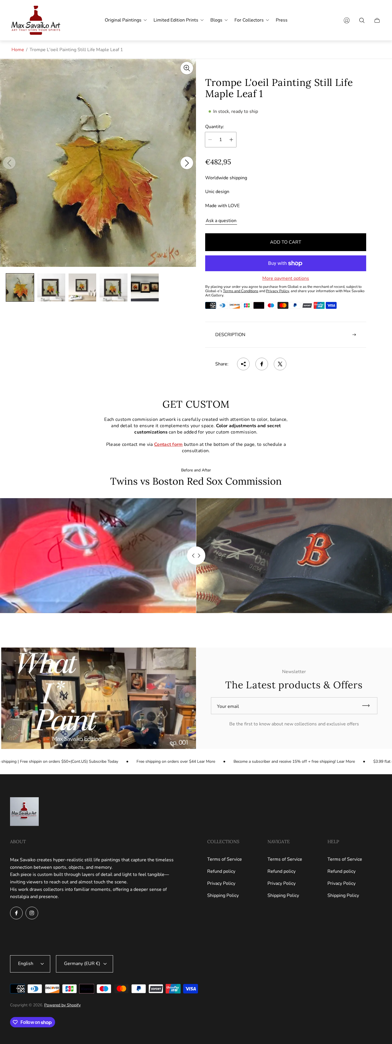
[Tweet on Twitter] (280, 364)
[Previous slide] (9, 163)
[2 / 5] (51, 287)
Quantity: (214, 126)
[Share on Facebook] (261, 364)
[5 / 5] (145, 287)
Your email (228, 706)
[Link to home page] (24, 812)
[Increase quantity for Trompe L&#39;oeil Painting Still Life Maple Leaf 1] (231, 139)
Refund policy (221, 871)
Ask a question (221, 220)
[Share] (243, 364)
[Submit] (368, 706)
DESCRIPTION (230, 335)
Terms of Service (224, 859)
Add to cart (285, 242)
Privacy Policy (221, 883)
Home (17, 50)
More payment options (285, 278)
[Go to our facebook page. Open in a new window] (16, 913)
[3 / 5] (82, 287)
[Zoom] (187, 68)
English (25, 963)
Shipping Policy (223, 895)
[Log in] (346, 20)
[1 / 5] (20, 287)
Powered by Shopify (62, 1005)
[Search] (362, 20)
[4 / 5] (113, 287)
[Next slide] (187, 163)
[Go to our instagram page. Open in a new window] (32, 913)
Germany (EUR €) (82, 963)
